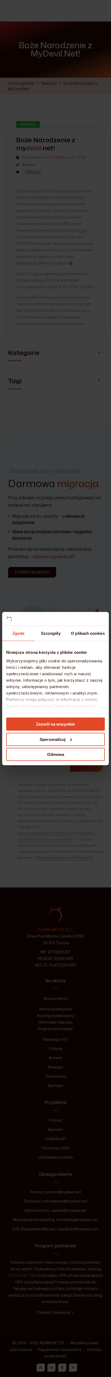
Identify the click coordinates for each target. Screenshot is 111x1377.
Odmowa (55, 754)
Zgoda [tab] (18, 633)
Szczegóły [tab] (51, 633)
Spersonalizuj (52, 739)
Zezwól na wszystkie (55, 724)
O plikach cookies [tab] (88, 633)
